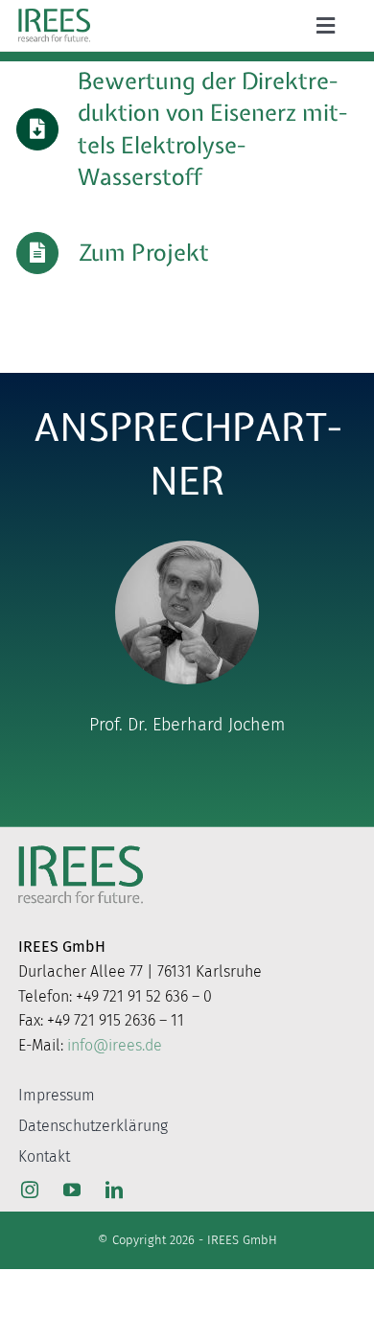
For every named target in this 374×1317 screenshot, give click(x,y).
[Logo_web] (54, 12)
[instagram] (29, 1189)
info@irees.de (114, 1045)
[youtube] (71, 1189)
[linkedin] (114, 1189)
